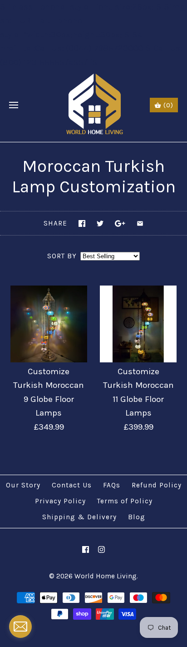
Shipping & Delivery (79, 517)
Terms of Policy (125, 501)
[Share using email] (140, 223)
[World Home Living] (93, 105)
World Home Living (105, 576)
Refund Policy (157, 485)
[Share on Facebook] (82, 223)
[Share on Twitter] (100, 223)
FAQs (111, 485)
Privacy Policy (60, 501)
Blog (136, 517)
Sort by (62, 256)
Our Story (23, 485)
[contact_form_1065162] (20, 626)
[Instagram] (101, 549)
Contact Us (72, 485)
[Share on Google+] (120, 223)
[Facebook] (85, 549)
